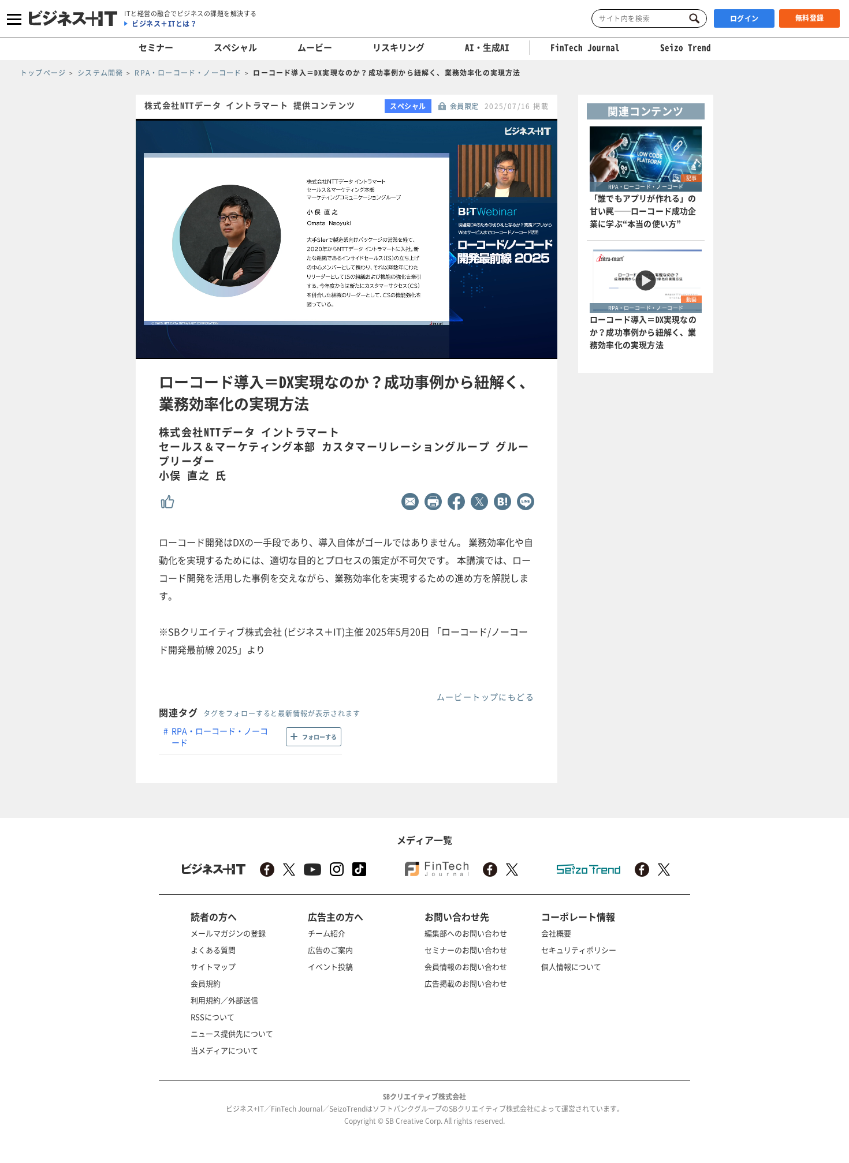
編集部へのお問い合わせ (466, 933)
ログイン (744, 18)
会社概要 (556, 933)
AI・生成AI (487, 47)
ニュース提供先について (232, 1033)
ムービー (314, 47)
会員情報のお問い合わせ (466, 966)
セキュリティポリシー (578, 949)
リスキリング (399, 47)
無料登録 (809, 18)
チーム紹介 (326, 933)
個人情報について (571, 966)
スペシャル (235, 47)
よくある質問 (213, 949)
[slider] (371, 350)
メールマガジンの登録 (228, 933)
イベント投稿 (330, 966)
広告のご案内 (330, 949)
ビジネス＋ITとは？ (164, 23)
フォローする (319, 736)
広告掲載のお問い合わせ (466, 983)
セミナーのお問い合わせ (466, 949)
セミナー (156, 47)
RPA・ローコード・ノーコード (220, 736)
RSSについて (212, 1016)
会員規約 (206, 983)
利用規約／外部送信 (224, 999)
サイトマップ (213, 966)
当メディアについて (224, 1050)
